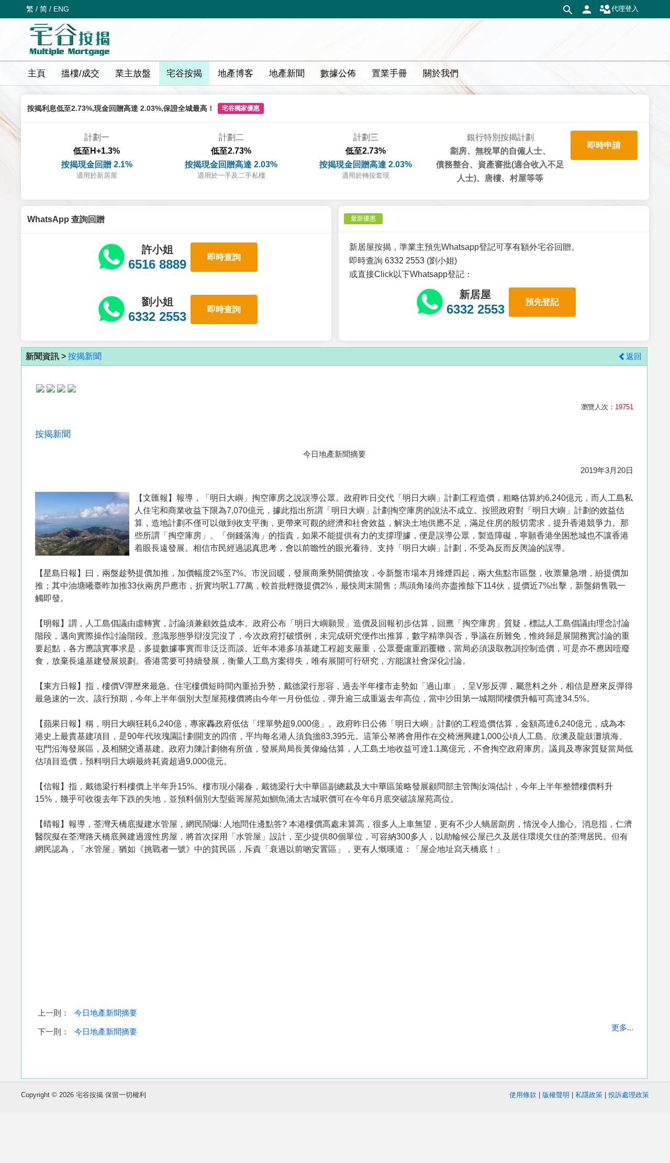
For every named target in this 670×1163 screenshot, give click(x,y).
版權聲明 (556, 1095)
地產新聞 (287, 73)
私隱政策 (588, 1095)
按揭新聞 (85, 356)
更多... (622, 1027)
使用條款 (523, 1095)
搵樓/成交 (80, 73)
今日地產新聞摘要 (105, 1012)
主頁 (37, 73)
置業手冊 (389, 73)
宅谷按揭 (184, 73)
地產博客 (235, 73)
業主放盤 (133, 73)
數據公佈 (338, 73)
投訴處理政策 (628, 1095)
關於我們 (441, 73)
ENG (61, 9)
